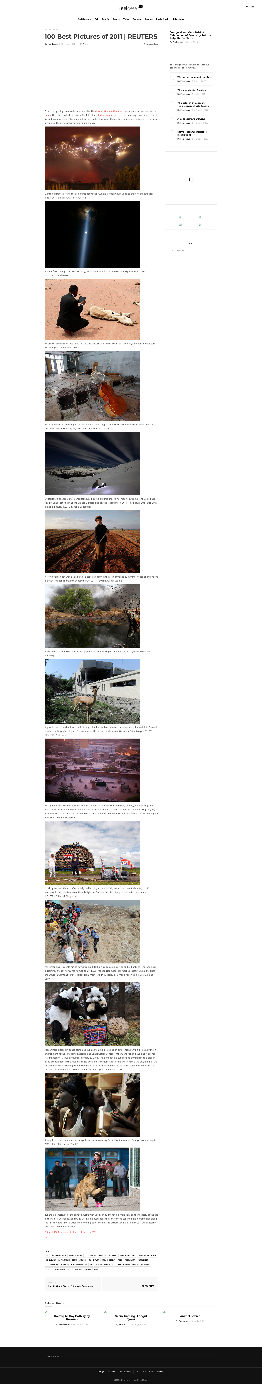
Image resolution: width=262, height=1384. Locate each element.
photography (124, 1265)
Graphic (148, 19)
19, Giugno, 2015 (138, 1324)
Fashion (137, 19)
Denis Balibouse (79, 1260)
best (101, 1255)
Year (96, 1269)
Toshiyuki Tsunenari (82, 1269)
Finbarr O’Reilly (108, 1260)
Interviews (178, 19)
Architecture (84, 19)
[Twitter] (18, 8)
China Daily (51, 1260)
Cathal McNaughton (147, 1255)
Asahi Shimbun (75, 1255)
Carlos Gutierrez (127, 1255)
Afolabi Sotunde (59, 1255)
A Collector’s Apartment (191, 119)
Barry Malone (90, 1255)
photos (135, 1265)
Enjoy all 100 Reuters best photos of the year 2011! (71, 1232)
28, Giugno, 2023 (200, 110)
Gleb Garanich (52, 1265)
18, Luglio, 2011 (197, 1321)
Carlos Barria (111, 1255)
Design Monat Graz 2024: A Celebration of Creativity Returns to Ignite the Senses (190, 35)
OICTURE (98, 1265)
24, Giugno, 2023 (200, 139)
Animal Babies (190, 1316)
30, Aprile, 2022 (198, 197)
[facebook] (13, 8)
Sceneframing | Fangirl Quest (131, 1317)
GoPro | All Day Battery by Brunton (72, 1317)
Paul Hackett (110, 1265)
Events (116, 19)
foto (120, 1260)
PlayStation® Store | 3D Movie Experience (70, 1284)
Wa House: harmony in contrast (194, 77)
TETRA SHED (148, 1284)
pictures (145, 1265)
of (91, 1265)
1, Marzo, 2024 (191, 42)
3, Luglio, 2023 (199, 81)
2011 (47, 1255)
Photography (163, 19)
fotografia (130, 1260)
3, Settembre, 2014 (79, 1324)
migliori (65, 1265)
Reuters (49, 1269)
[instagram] (8, 8)
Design (105, 19)
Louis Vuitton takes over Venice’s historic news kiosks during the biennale (191, 171)
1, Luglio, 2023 (198, 94)
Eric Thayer (94, 1260)
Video (126, 19)
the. (69, 1269)
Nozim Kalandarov (79, 1265)
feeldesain (53, 44)
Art (96, 19)
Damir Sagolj (64, 1260)
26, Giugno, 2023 (200, 123)
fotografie (143, 1260)
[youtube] (23, 8)
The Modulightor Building (191, 90)
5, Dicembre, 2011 (67, 44)
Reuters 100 (60, 1269)
